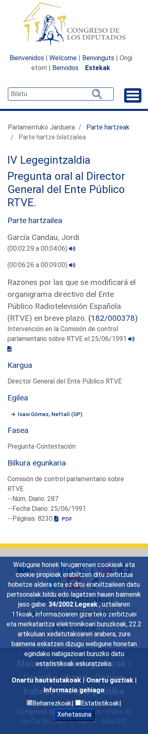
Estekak (97, 68)
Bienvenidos (26, 58)
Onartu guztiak (110, 680)
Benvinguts (98, 58)
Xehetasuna (74, 714)
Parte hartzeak (108, 127)
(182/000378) (113, 318)
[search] (61, 94)
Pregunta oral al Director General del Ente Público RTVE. (66, 189)
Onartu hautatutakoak (47, 680)
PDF (66, 518)
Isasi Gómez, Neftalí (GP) (50, 414)
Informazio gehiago (74, 690)
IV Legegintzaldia (48, 160)
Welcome (63, 58)
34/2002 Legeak (74, 604)
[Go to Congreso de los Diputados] (74, 23)
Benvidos (65, 68)
